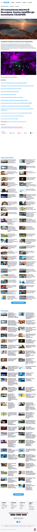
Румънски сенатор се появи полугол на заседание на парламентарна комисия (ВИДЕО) (13, 353)
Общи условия (33, 525)
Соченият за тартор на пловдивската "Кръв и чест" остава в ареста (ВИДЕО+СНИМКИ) (12, 258)
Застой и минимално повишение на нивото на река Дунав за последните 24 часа (31, 271)
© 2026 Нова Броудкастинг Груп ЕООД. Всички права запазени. (9, 529)
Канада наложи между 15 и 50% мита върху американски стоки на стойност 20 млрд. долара (13, 329)
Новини (12, 2)
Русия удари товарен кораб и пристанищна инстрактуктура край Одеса (13, 480)
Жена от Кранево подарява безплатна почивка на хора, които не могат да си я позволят (12, 276)
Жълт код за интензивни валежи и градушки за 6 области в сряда (30, 234)
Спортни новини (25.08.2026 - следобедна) (29, 374)
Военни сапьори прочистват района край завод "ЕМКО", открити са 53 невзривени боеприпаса (31, 220)
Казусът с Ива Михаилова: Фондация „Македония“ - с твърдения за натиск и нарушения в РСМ (13, 456)
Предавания (22, 505)
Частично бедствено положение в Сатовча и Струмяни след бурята (12, 281)
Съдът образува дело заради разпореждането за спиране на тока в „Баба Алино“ (31, 203)
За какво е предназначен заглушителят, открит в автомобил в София (31, 291)
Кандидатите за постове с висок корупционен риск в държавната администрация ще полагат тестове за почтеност (31, 197)
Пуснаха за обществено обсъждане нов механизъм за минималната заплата (13, 208)
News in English (31, 509)
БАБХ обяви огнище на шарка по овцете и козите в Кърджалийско (13, 172)
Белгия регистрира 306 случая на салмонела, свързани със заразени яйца (31, 322)
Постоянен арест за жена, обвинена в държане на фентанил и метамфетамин (13, 422)
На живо (30, 2)
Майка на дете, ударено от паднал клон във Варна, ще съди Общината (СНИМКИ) (12, 203)
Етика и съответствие (23, 526)
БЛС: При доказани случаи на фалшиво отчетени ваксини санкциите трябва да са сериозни (31, 282)
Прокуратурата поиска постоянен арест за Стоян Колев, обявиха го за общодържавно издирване (30, 161)
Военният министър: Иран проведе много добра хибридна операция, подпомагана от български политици (31, 263)
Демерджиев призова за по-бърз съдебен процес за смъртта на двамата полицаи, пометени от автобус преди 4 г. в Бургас (12, 264)
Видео (3, 508)
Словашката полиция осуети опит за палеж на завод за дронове (13, 347)
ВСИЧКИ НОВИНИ (18, 494)
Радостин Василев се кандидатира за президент (12, 178)
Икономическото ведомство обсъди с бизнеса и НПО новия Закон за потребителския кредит (13, 184)
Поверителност (6, 526)
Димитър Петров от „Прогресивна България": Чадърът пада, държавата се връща (12, 292)
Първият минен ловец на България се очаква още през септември (30, 246)
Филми (21, 508)
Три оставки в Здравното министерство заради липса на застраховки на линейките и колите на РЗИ (12, 397)
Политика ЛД (11, 526)
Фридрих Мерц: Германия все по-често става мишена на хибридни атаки (31, 473)
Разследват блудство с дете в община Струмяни (12, 213)
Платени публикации (29, 526)
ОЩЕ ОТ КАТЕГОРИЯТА (18, 302)
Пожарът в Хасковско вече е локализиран (30, 286)
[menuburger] (1, 2)
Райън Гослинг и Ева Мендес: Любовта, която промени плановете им (12, 428)
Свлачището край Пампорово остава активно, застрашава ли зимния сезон (31, 276)
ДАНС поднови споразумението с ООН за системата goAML (13, 252)
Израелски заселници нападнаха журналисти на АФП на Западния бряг (31, 396)
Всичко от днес (4, 505)
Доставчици (25, 525)
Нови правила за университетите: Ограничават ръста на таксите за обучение (30, 228)
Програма (18, 2)
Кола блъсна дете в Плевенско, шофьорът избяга (30, 252)
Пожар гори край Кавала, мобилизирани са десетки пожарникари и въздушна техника (12, 466)
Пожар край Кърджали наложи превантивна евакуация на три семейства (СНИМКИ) (12, 161)
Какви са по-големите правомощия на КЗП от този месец (12, 286)
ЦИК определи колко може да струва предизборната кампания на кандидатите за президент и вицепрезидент (12, 221)
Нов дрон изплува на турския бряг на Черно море (12, 359)
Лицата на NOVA (14, 505)
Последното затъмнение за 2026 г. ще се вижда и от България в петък (31, 178)
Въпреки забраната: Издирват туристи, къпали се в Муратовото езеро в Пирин (12, 298)
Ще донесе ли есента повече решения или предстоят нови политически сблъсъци (30, 258)
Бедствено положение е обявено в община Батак (31, 167)
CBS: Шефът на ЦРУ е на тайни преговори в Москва (31, 450)
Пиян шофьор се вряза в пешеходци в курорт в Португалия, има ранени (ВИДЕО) (13, 434)
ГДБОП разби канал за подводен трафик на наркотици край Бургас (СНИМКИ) (12, 196)
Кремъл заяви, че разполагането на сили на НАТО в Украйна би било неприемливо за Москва (30, 415)
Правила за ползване (16, 526)
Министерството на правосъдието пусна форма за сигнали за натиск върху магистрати (13, 191)
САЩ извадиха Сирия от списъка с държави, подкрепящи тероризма (30, 480)
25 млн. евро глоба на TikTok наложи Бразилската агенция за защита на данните (31, 329)
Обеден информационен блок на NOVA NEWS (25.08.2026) (13, 451)
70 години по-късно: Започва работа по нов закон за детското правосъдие (12, 235)
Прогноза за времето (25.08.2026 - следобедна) (31, 190)
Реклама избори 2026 (7, 525)
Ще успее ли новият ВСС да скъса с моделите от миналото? (12, 270)
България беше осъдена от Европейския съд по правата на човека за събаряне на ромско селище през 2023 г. (31, 214)
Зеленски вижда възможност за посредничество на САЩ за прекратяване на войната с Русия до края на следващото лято (31, 406)
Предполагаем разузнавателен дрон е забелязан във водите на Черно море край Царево (12, 168)
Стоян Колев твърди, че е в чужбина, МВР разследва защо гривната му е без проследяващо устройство (31, 241)
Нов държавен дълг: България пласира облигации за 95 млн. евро (31, 208)
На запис (24, 2)
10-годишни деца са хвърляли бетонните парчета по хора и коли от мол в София (31, 422)
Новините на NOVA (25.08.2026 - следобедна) (30, 379)
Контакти (29, 525)
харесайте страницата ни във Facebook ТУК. (17, 121)
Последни (3, 504)
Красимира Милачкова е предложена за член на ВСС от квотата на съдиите (12, 247)
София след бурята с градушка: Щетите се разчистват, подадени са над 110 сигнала (31, 298)
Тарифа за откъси (21, 525)
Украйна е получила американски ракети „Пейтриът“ (31, 346)
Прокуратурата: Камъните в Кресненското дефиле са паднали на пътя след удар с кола (31, 184)
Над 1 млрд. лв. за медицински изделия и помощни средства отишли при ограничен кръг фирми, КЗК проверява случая (13, 229)
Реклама (2, 525)
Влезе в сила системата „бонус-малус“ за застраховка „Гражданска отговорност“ (13, 241)
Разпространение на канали (14, 525)
